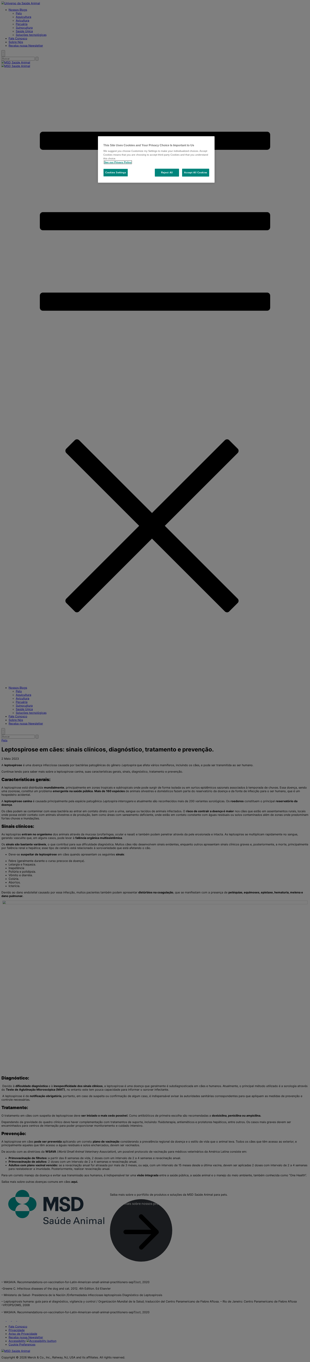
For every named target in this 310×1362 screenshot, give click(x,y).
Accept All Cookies (195, 172)
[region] (156, 159)
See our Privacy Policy (117, 162)
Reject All (167, 172)
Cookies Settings (115, 172)
